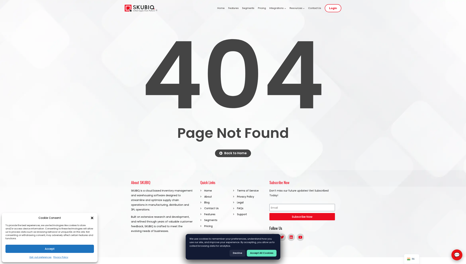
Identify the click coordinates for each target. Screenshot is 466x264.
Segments (248, 8)
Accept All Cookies (261, 253)
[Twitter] (282, 237)
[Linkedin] (291, 237)
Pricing (262, 8)
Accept (50, 249)
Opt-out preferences (40, 257)
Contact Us (314, 8)
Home (221, 8)
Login (333, 8)
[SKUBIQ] (141, 8)
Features (233, 8)
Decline (237, 253)
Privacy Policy (60, 257)
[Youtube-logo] (300, 237)
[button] (92, 218)
